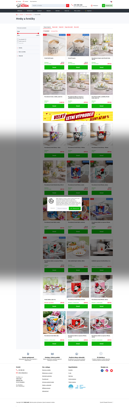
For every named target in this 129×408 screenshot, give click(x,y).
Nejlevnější (55, 27)
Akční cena (22, 41)
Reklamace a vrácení (47, 373)
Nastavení (53, 208)
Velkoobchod (45, 391)
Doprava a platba (46, 370)
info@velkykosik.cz (23, 373)
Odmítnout (62, 208)
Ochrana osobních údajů (48, 382)
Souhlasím (75, 208)
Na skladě (22, 39)
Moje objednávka (33, 1)
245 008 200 (21, 370)
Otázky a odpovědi (46, 385)
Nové (21, 43)
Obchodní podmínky (47, 376)
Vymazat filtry (54, 31)
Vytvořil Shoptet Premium (106, 402)
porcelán (47, 31)
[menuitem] (21, 11)
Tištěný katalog (72, 382)
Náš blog (70, 376)
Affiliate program (46, 388)
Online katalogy (72, 379)
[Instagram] (106, 370)
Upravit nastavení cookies (48, 402)
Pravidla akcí (45, 379)
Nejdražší (61, 27)
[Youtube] (111, 370)
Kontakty (26, 1)
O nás (69, 373)
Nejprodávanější (69, 27)
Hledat (67, 5)
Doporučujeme (47, 27)
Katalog (19, 1)
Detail (54, 67)
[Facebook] (102, 370)
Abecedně (76, 27)
